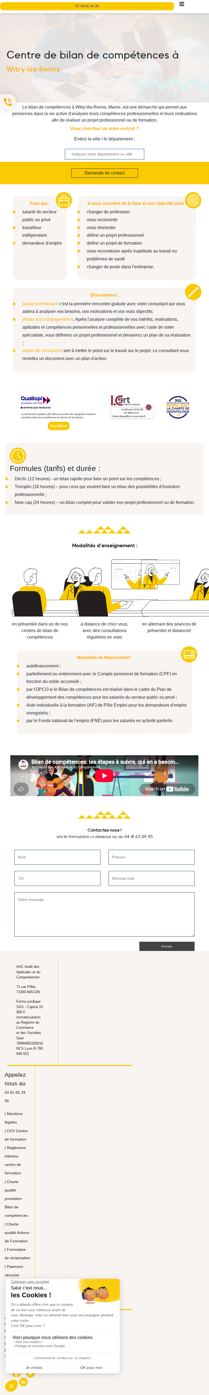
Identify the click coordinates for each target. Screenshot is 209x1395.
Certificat (58, 426)
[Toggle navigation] (181, 5)
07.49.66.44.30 (87, 6)
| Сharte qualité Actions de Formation (17, 1232)
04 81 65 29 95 (138, 836)
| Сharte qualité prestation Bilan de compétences (16, 1199)
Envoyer (167, 946)
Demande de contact (105, 173)
